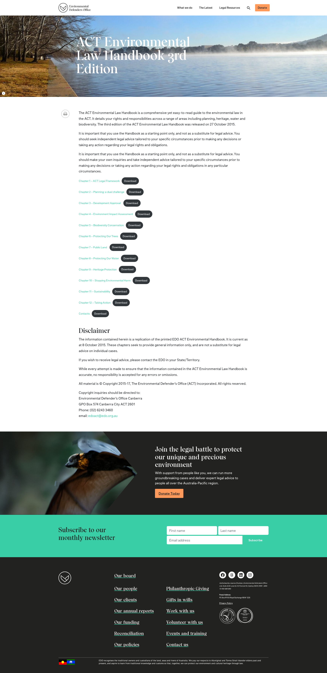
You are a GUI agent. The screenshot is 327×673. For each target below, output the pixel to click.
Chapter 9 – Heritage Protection (98, 269)
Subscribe (255, 540)
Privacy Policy (226, 603)
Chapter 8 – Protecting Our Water (99, 258)
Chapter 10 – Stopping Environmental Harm (105, 280)
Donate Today (169, 493)
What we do (184, 7)
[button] (249, 7)
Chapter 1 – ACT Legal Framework (99, 181)
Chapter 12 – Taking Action (95, 302)
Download (130, 181)
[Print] (65, 114)
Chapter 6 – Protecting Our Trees (98, 236)
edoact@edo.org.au (103, 415)
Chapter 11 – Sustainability (94, 291)
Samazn (37, 93)
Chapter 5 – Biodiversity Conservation (101, 225)
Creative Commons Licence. (63, 93)
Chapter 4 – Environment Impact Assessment (106, 214)
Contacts (84, 313)
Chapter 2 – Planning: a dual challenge (101, 192)
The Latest (206, 7)
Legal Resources (229, 7)
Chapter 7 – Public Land (93, 247)
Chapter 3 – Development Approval (100, 203)
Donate (262, 7)
